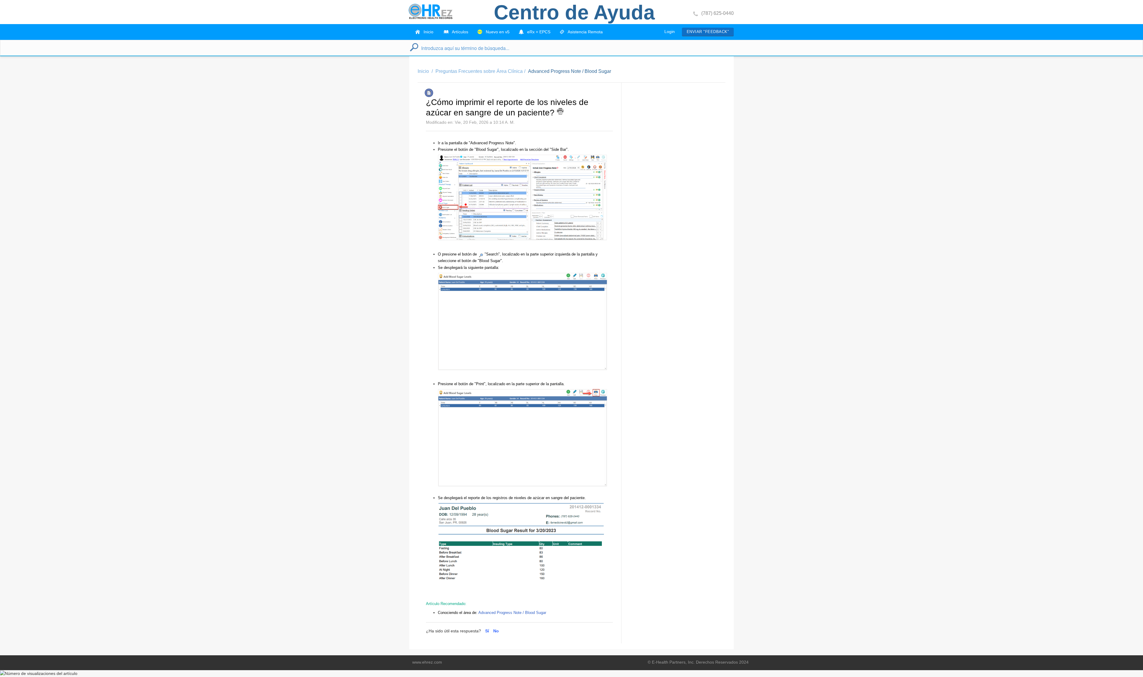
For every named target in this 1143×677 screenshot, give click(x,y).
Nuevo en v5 (497, 31)
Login (669, 31)
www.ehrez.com (427, 662)
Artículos (459, 31)
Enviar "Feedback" (708, 31)
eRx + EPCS (538, 31)
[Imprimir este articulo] (560, 111)
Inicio (427, 31)
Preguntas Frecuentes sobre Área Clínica (479, 71)
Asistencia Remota (585, 31)
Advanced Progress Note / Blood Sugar (569, 71)
